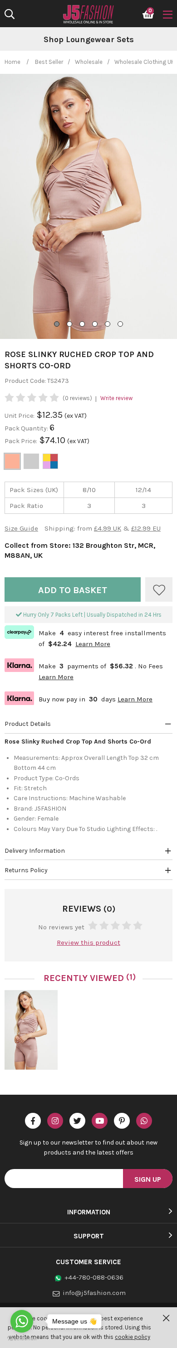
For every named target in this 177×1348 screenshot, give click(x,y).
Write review (116, 398)
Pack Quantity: (27, 428)
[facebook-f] (33, 1121)
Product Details (28, 724)
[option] (31, 1033)
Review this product (88, 942)
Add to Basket (72, 590)
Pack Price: (21, 441)
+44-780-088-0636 (93, 1277)
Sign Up (147, 1179)
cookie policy (132, 1337)
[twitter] (77, 1121)
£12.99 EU (146, 528)
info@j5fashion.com (94, 1293)
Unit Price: (19, 416)
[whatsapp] (144, 1121)
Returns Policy (26, 870)
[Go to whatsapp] (21, 1321)
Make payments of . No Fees (84, 670)
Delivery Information (35, 851)
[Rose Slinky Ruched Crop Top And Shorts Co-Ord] (31, 1030)
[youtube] (100, 1121)
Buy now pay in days (78, 698)
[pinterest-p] (122, 1121)
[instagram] (55, 1121)
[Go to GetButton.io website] (21, 1339)
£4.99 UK (107, 528)
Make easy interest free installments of (85, 637)
